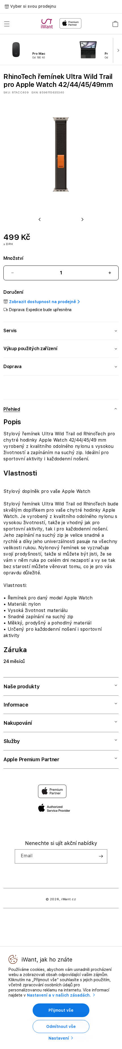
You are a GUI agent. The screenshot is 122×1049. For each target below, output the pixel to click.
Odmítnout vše (61, 1026)
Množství (13, 258)
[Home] (48, 23)
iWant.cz (68, 899)
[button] (7, 24)
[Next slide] (117, 50)
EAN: (35, 92)
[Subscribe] (100, 856)
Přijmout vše (61, 1010)
